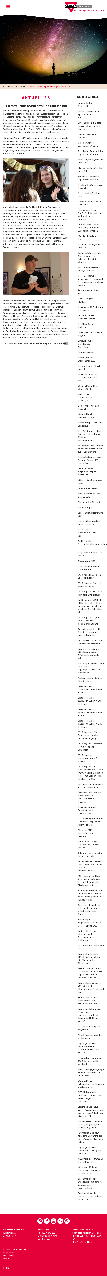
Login (6, 1267)
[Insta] (40, 1221)
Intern (6, 1258)
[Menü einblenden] (8, 7)
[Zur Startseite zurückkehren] (84, 3)
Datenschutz (9, 1255)
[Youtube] (53, 1221)
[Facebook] (47, 1221)
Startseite (8, 86)
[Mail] (60, 1221)
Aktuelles (20, 86)
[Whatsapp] (67, 1221)
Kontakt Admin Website (14, 1249)
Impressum (8, 1252)
